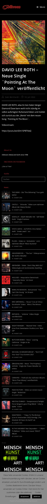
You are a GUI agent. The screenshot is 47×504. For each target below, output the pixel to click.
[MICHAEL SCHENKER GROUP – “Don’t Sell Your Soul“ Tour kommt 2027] (6, 354)
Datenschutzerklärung (19, 501)
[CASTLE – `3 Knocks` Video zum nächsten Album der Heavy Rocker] (6, 207)
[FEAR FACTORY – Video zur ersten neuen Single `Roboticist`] (6, 392)
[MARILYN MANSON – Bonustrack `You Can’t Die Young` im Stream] (6, 292)
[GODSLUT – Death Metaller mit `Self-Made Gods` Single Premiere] (6, 219)
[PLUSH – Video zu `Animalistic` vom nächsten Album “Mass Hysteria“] (6, 243)
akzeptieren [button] (24, 496)
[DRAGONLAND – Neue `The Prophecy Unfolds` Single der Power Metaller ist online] (6, 367)
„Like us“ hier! (6, 166)
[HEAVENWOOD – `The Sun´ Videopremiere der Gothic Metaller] (6, 255)
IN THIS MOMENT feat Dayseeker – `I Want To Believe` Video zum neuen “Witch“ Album (28, 431)
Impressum (32, 501)
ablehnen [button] (37, 496)
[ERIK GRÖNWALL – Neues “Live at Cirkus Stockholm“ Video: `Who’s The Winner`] (6, 304)
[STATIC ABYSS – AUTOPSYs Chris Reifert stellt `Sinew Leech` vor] (6, 231)
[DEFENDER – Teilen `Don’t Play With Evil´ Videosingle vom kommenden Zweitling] (6, 268)
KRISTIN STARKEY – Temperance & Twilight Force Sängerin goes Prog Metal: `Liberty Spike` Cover (28, 404)
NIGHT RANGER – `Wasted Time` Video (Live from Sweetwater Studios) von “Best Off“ (27, 328)
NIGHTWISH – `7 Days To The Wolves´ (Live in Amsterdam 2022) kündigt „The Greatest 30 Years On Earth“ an (26, 417)
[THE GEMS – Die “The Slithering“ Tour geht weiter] (6, 195)
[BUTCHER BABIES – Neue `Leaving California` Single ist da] (6, 342)
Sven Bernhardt (12, 97)
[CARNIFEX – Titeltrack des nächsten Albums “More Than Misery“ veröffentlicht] (6, 380)
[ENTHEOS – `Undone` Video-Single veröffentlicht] (6, 316)
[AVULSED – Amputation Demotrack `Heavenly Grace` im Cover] (6, 280)
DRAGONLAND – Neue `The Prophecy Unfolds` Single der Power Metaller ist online (26, 366)
